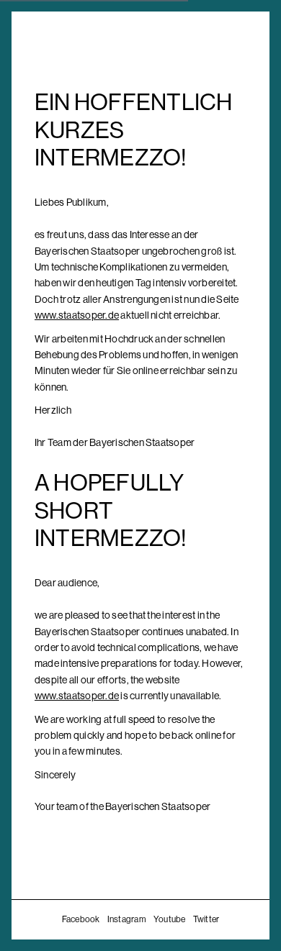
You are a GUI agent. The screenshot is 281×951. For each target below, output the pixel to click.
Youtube (169, 919)
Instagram (126, 919)
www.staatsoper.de (77, 315)
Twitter (206, 919)
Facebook (81, 919)
